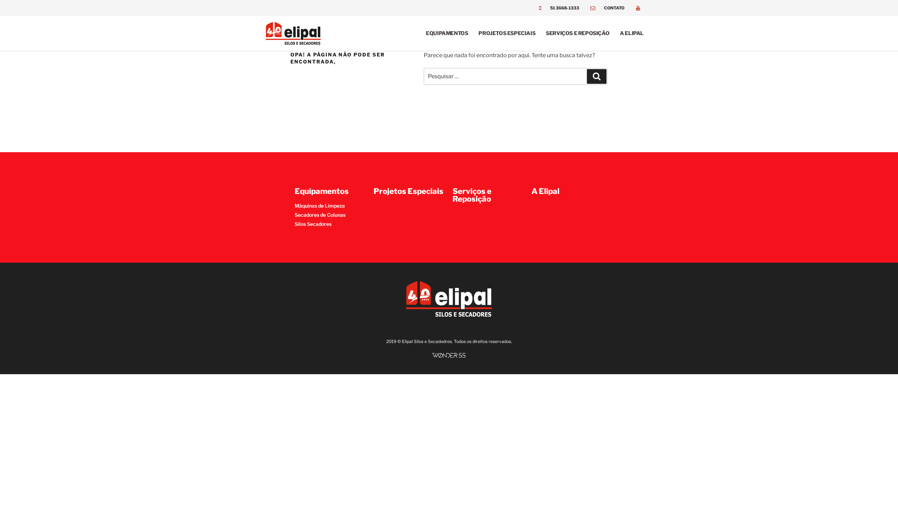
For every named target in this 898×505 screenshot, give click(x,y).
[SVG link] (449, 355)
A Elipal (632, 33)
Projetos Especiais (506, 33)
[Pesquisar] (597, 76)
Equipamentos (447, 33)
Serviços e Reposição (577, 33)
